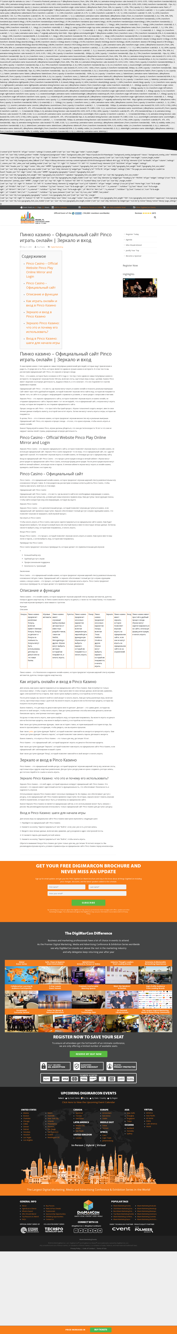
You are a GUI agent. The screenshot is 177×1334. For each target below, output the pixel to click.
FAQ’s (24, 1219)
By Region (114, 1098)
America (149, 1113)
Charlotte (26, 1118)
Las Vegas (27, 1137)
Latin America (151, 1124)
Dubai (104, 1125)
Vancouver (80, 1118)
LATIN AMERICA (81, 1122)
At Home (149, 1118)
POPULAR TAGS (119, 1202)
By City (85, 1098)
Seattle (50, 1134)
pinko (31, 731)
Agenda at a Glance (29, 1208)
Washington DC (54, 1137)
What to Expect (27, 1211)
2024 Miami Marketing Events (123, 1208)
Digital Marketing (57, 247)
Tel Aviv (105, 1128)
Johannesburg (107, 1140)
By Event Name (74, 1098)
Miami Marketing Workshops (147, 1219)
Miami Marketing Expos (121, 1219)
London (79, 1138)
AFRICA (104, 1132)
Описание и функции (42, 294)
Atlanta (26, 1113)
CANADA (77, 1110)
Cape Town (106, 1138)
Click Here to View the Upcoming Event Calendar (88, 1102)
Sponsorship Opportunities (56, 1214)
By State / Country (99, 1098)
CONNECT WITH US (88, 1222)
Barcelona (106, 1116)
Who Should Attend (134, 245)
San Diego (52, 1129)
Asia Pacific (150, 1115)
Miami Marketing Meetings (146, 1208)
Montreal (79, 1113)
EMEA (148, 1121)
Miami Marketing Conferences (123, 1216)
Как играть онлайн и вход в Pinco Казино (41, 303)
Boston (26, 1116)
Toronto (79, 1116)
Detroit (26, 1129)
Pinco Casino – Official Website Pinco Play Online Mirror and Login (42, 270)
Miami (50, 1113)
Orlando (51, 1121)
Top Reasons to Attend (30, 1216)
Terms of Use (101, 1248)
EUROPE (104, 1110)
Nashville (51, 1116)
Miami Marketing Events (122, 1206)
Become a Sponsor (133, 256)
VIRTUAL (148, 1110)
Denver (26, 1126)
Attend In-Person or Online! (92, 207)
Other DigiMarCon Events (146, 207)
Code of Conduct (88, 1248)
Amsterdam (106, 1113)
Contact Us (50, 1219)
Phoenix (51, 1126)
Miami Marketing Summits (146, 1216)
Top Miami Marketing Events (123, 1214)
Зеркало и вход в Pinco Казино (39, 314)
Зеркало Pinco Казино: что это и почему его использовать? (42, 327)
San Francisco (53, 1132)
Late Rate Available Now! (115, 207)
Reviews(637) (145, 213)
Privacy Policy (75, 1248)
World (148, 1126)
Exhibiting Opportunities (54, 1216)
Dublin (104, 1118)
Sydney (129, 1133)
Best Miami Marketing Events (123, 1211)
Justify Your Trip (132, 250)
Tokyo (129, 1121)
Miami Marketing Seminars (147, 1214)
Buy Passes (50, 1206)
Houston (26, 1134)
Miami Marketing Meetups (146, 1211)
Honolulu (26, 1132)
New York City (53, 1118)
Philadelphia (52, 1124)
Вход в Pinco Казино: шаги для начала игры (43, 340)
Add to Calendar (60, 207)
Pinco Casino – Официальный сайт (41, 285)
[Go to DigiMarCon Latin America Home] (27, 224)
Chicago (26, 1121)
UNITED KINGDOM (82, 1135)
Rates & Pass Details (53, 1208)
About (24, 1206)
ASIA (127, 1110)
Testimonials (50, 1211)
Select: (61, 1098)
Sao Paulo (80, 1131)
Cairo (104, 1135)
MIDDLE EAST (107, 1122)
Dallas (25, 1124)
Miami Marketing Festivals (146, 1206)
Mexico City (80, 1125)
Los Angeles (28, 1140)
